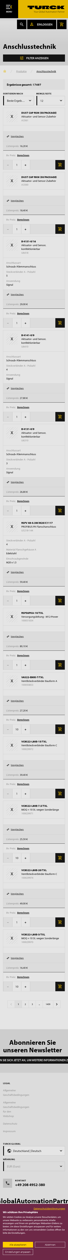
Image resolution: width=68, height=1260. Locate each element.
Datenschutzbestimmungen (49, 1208)
